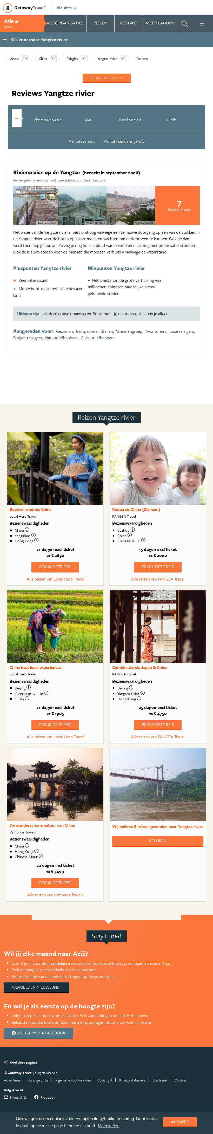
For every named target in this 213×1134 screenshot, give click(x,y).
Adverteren (12, 1080)
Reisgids (72, 58)
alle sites (64, 8)
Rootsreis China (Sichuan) (136, 509)
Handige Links (38, 1080)
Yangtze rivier (107, 58)
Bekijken (158, 841)
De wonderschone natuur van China (42, 825)
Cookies (181, 1080)
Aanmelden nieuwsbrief (37, 987)
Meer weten (108, 1126)
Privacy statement (132, 1080)
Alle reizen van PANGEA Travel (157, 579)
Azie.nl (14, 58)
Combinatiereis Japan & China (139, 667)
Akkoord (180, 1122)
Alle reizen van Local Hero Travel (55, 579)
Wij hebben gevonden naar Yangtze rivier (157, 826)
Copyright (104, 1080)
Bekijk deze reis (55, 567)
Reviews (142, 58)
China (43, 58)
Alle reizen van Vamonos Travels (55, 894)
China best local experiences (35, 667)
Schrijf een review (106, 78)
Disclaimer (160, 1080)
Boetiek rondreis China (30, 509)
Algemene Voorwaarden (73, 1080)
